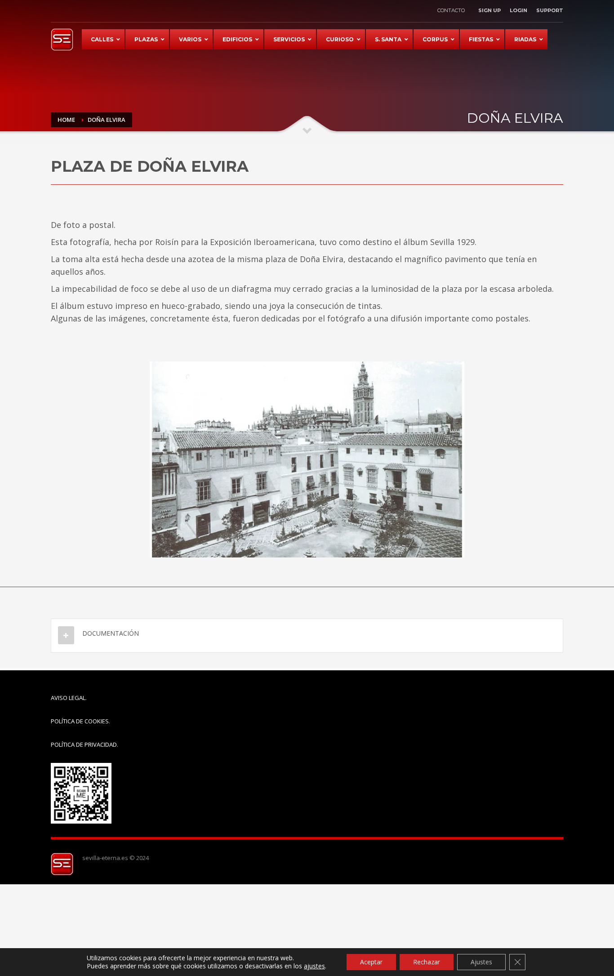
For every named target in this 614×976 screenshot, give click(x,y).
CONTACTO (451, 10)
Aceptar (371, 962)
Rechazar (426, 962)
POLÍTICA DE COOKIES (80, 721)
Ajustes (481, 962)
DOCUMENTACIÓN (110, 633)
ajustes (314, 966)
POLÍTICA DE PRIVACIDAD (84, 744)
